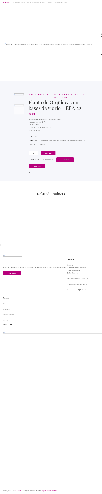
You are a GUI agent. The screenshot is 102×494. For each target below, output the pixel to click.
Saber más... (12, 273)
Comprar (48, 153)
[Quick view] (25, 207)
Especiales (52, 140)
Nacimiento (71, 140)
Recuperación (80, 140)
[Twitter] (40, 173)
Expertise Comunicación (49, 491)
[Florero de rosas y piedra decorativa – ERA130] (63, 202)
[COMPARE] (39, 206)
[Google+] (15, 330)
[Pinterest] (7, 330)
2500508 (77, 278)
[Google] (43, 173)
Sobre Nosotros (8, 315)
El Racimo (18, 491)
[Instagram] (11, 330)
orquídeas (41, 144)
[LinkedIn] (47, 173)
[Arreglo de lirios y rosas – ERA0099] (19, 217)
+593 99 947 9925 (80, 284)
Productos (6, 309)
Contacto (6, 320)
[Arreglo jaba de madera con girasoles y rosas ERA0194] (26, 202)
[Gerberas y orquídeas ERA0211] (49, 217)
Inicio (5, 303)
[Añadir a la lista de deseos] (30, 206)
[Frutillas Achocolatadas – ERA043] (50, 231)
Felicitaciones (61, 140)
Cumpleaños (44, 140)
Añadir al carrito (14, 206)
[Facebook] (36, 173)
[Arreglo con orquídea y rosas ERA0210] (22, 231)
